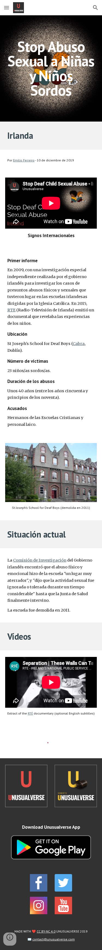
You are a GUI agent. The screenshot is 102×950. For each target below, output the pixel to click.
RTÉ (30, 713)
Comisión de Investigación (39, 560)
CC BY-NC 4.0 (46, 931)
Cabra (79, 343)
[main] (51, 68)
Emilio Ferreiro (24, 160)
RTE (11, 310)
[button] (6, 7)
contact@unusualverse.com (53, 939)
